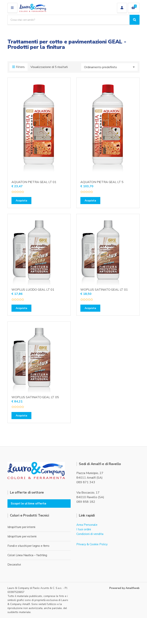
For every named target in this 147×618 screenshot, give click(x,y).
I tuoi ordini (83, 529)
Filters (20, 67)
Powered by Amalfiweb (124, 588)
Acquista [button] (21, 200)
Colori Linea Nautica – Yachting (27, 555)
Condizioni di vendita (89, 534)
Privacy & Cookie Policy (92, 544)
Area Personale (86, 525)
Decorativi (14, 564)
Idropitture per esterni (21, 536)
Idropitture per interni (21, 527)
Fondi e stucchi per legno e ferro (28, 546)
